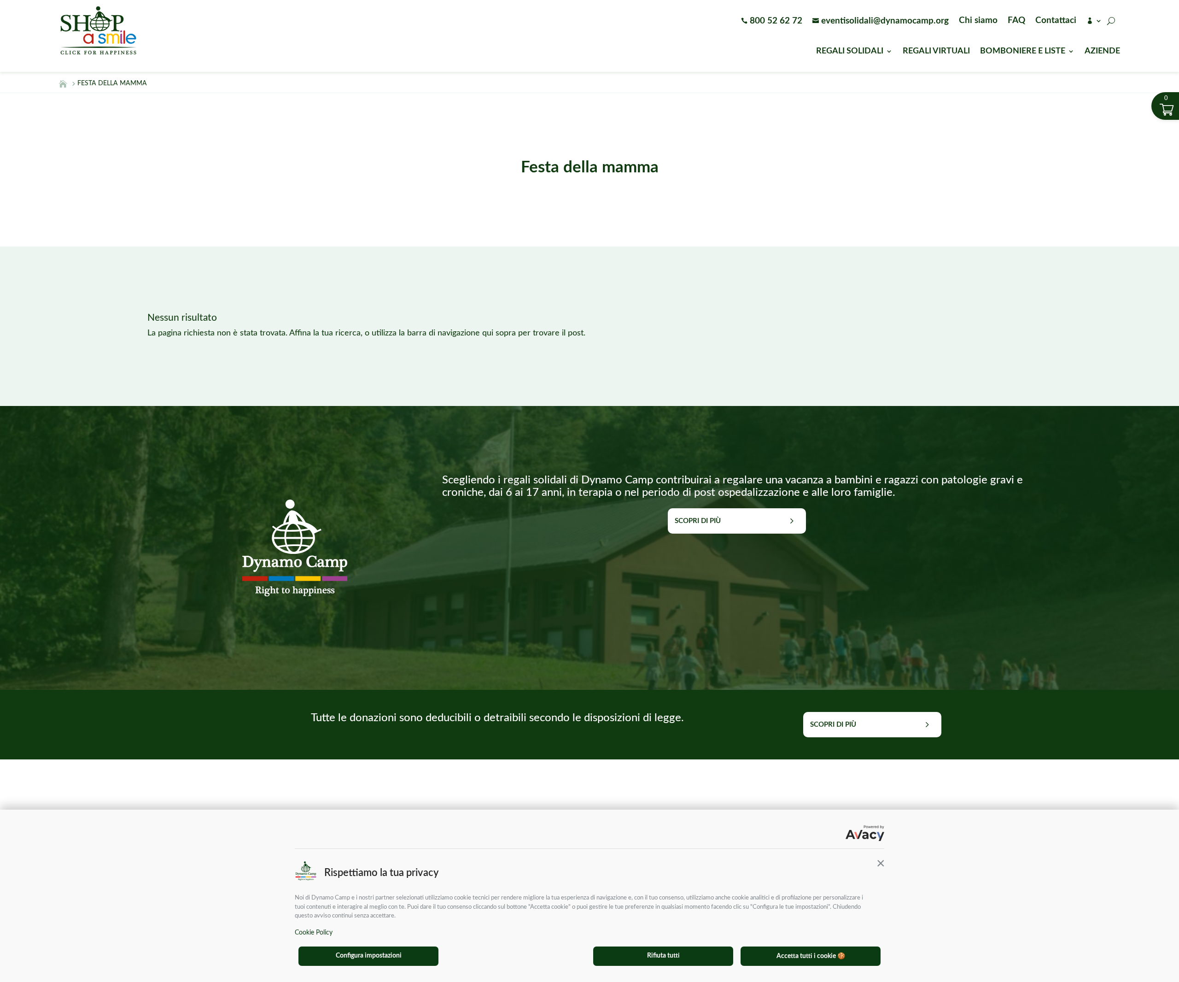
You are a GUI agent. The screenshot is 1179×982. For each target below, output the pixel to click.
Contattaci (1055, 21)
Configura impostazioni (369, 956)
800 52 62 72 (771, 21)
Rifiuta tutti (663, 956)
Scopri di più (698, 520)
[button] (880, 863)
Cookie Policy (314, 932)
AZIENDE (1102, 51)
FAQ (1016, 21)
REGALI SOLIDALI (849, 51)
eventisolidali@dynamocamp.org (880, 21)
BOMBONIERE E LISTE (1022, 51)
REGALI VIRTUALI (936, 51)
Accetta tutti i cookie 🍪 (810, 956)
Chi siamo (978, 21)
